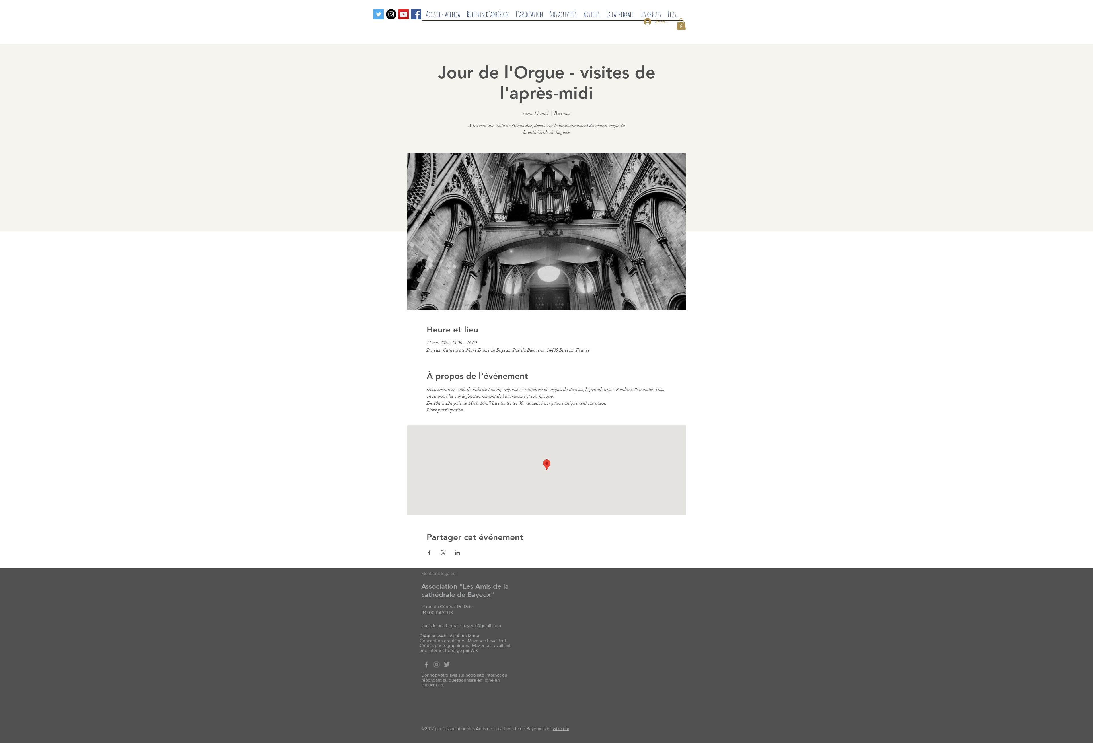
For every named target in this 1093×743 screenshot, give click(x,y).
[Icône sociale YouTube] (403, 14)
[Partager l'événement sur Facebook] (429, 552)
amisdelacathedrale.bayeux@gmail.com (461, 625)
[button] (681, 24)
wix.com (561, 728)
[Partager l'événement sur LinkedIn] (457, 552)
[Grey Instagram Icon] (437, 664)
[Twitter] (378, 14)
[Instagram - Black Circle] (391, 14)
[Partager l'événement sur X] (443, 552)
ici (440, 684)
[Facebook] (416, 14)
